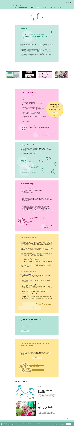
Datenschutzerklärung (10, 424)
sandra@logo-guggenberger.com (29, 324)
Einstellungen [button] (55, 424)
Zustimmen (68, 424)
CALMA (38, 388)
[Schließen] (72, 424)
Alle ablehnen (61, 424)
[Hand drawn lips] (67, 3)
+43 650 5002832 (26, 326)
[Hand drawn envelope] (71, 2)
